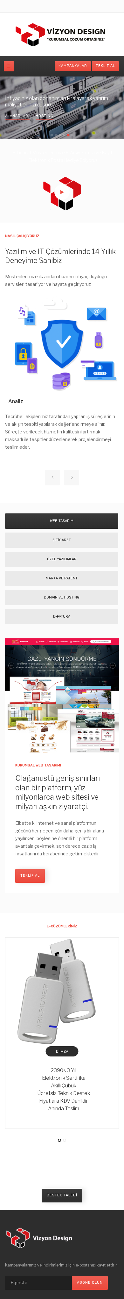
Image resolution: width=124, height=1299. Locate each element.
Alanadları (17, 116)
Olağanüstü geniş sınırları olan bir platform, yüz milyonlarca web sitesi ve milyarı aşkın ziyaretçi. (57, 792)
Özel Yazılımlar (62, 559)
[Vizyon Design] (62, 34)
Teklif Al (105, 66)
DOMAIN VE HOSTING (61, 597)
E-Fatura (61, 616)
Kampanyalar (73, 66)
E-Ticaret (61, 540)
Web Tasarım (61, 521)
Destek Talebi (62, 1195)
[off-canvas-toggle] (9, 66)
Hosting (44, 116)
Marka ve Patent (62, 578)
